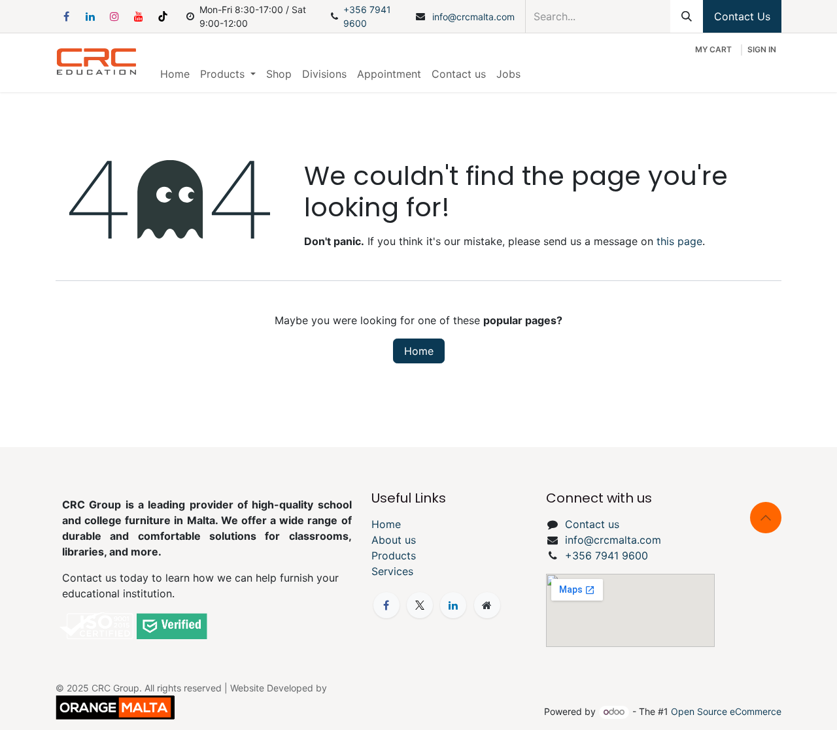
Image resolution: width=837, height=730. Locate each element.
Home (419, 350)
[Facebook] (66, 16)
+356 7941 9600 (367, 16)
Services (392, 571)
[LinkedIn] (90, 16)
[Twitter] (420, 605)
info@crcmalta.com (473, 16)
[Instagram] (114, 16)
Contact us (592, 524)
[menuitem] (175, 74)
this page (679, 241)
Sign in (761, 49)
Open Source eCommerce (726, 711)
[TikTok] (162, 16)
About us (393, 539)
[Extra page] (487, 605)
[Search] (686, 16)
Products (393, 555)
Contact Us (742, 16)
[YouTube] (138, 16)
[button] (765, 517)
